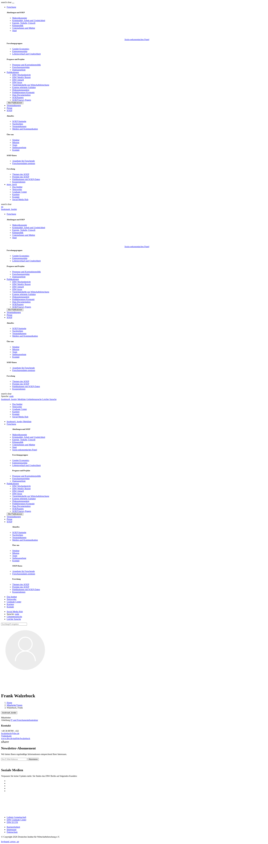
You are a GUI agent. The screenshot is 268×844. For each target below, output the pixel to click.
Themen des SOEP (20, 174)
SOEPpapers (18, 97)
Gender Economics (20, 49)
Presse (9, 108)
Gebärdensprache (14, 616)
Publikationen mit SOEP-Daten (26, 179)
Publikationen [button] (13, 72)
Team (14, 145)
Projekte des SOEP (20, 177)
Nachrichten (17, 124)
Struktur (15, 140)
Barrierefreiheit (13, 827)
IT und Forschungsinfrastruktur (24, 720)
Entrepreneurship (19, 51)
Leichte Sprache (14, 619)
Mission (15, 142)
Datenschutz (12, 832)
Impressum (11, 829)
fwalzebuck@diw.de (10, 733)
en (2, 207)
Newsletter (6, 764)
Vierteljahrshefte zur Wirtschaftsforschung (30, 85)
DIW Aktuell (18, 80)
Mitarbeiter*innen (14, 705)
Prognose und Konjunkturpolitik (26, 65)
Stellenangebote (19, 147)
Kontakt (15, 150)
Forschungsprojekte (21, 67)
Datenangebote (19, 70)
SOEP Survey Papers (21, 100)
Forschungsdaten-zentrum (23, 163)
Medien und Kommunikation (25, 129)
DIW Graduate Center (16, 820)
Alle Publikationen (15, 103)
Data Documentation (21, 95)
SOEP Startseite (19, 121)
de (12, 396)
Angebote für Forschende (23, 161)
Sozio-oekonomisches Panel (137, 39)
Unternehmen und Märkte (23, 28)
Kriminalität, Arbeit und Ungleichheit (28, 20)
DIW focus (17, 82)
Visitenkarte (6, 736)
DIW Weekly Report (21, 77)
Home (9, 702)
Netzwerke (17, 189)
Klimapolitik (17, 25)
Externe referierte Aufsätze (24, 87)
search (4, 2)
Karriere (16, 194)
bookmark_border (9, 209)
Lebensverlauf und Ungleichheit (26, 54)
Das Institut (17, 187)
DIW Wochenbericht (21, 75)
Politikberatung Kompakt (23, 92)
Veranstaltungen (14, 105)
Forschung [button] (11, 7)
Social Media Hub (20, 199)
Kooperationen (18, 182)
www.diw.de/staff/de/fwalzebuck (15, 738)
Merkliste (19, 421)
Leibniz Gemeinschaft (16, 817)
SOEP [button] (9, 110)
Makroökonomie (19, 18)
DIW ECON (12, 822)
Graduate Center (19, 192)
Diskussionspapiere (20, 90)
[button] (6, 2)
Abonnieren (33, 759)
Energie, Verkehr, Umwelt (23, 23)
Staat (14, 30)
